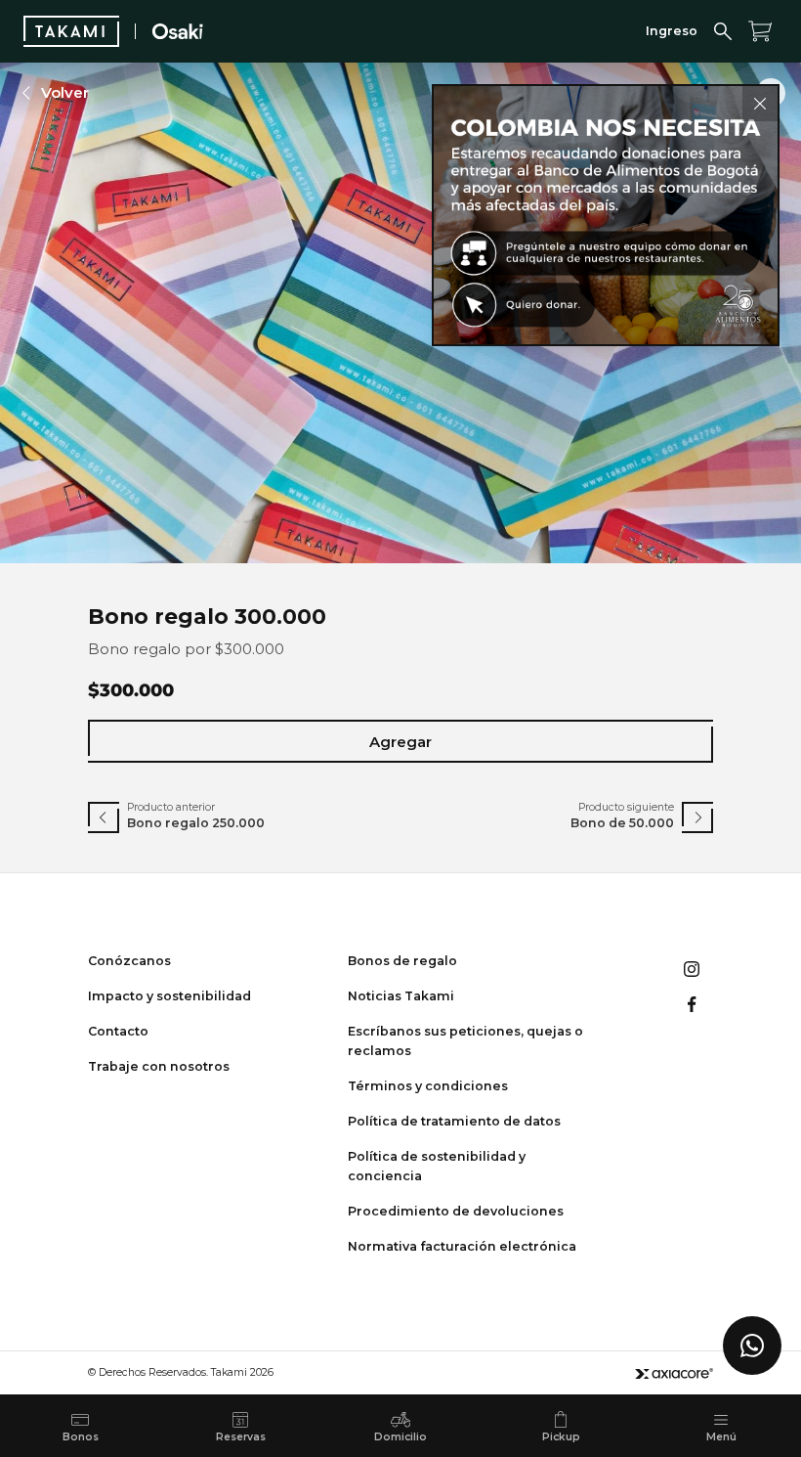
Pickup (561, 1437)
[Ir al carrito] (760, 31)
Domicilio (400, 1437)
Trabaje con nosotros (159, 1066)
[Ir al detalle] (606, 215)
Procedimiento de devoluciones (456, 1211)
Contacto (118, 1031)
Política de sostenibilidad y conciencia (437, 1166)
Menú (721, 1437)
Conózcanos (129, 960)
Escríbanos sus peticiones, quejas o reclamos (465, 1041)
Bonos (81, 1437)
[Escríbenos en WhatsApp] (752, 1345)
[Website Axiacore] (674, 1373)
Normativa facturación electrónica (462, 1246)
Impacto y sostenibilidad (169, 996)
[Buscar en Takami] (722, 31)
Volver (65, 92)
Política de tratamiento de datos (454, 1121)
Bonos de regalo (402, 960)
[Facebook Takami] (691, 1004)
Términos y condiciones (428, 1086)
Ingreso (671, 30)
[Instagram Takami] (691, 969)
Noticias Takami (401, 996)
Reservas (241, 1437)
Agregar (400, 741)
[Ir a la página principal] (71, 31)
